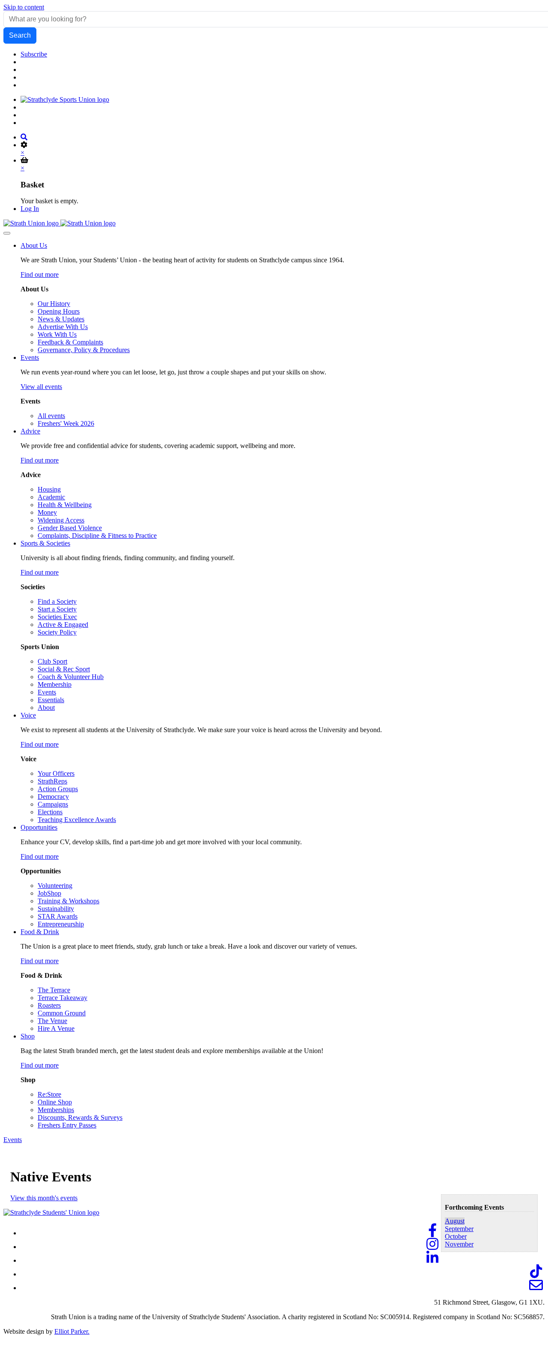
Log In (30, 208)
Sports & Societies (45, 543)
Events (30, 357)
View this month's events (43, 1198)
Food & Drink (40, 931)
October (456, 1236)
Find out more (40, 274)
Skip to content (23, 7)
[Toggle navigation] (6, 233)
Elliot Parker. (71, 1331)
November (459, 1244)
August (455, 1221)
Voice (28, 715)
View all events (41, 386)
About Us (34, 245)
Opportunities (39, 827)
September (459, 1228)
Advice (30, 431)
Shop (28, 1036)
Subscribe (34, 54)
